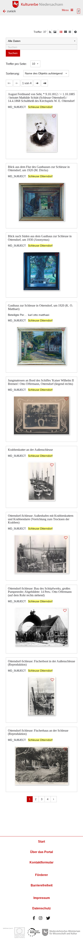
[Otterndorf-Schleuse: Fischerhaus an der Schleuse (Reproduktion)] (41, 765)
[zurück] (17, 83)
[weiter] (37, 83)
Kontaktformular (41, 862)
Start (41, 841)
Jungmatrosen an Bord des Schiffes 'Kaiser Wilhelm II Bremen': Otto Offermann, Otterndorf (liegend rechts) (41, 382)
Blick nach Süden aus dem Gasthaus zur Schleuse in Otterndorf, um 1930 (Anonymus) (40, 238)
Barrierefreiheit (42, 885)
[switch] (55, 32)
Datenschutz (41, 908)
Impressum (41, 898)
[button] (26, 83)
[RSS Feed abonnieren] (50, 32)
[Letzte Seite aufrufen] (9, 83)
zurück (11, 11)
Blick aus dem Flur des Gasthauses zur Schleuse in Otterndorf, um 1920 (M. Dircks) (39, 168)
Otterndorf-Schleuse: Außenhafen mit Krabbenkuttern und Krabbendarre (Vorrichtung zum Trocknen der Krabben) (40, 519)
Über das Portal (41, 852)
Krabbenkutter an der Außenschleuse (30, 449)
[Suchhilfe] (75, 32)
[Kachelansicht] (65, 32)
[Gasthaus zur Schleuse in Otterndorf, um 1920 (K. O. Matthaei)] (42, 345)
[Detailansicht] (61, 32)
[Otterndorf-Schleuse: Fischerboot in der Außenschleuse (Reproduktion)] (41, 696)
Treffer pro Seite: (16, 63)
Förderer (41, 875)
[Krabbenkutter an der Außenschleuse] (41, 481)
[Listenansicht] (70, 32)
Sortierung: (12, 73)
